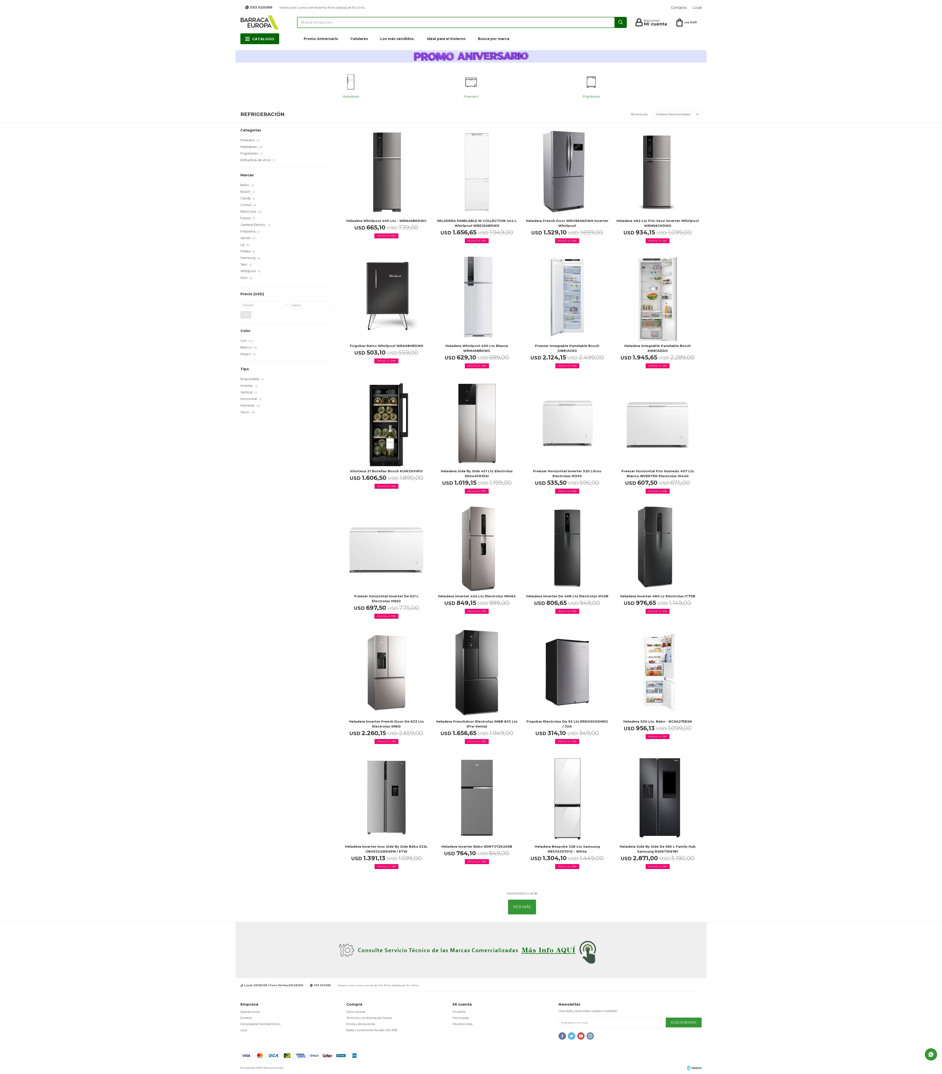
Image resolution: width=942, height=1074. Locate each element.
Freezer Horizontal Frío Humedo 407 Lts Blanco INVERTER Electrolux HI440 (657, 473)
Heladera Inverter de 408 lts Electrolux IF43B (567, 596)
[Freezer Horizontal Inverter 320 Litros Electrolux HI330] (567, 422)
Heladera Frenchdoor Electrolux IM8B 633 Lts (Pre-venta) (477, 723)
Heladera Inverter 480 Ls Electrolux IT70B (657, 596)
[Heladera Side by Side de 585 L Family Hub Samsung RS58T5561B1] (658, 798)
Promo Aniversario (321, 39)
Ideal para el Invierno (446, 39)
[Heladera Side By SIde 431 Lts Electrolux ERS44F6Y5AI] (477, 422)
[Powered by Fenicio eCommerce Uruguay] (694, 1068)
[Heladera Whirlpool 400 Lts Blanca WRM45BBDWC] (477, 297)
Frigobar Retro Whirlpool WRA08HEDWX (386, 346)
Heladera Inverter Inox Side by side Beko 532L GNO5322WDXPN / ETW (386, 848)
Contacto (679, 7)
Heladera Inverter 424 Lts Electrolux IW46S (477, 596)
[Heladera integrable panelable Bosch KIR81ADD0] (658, 297)
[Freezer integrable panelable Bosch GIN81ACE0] (567, 297)
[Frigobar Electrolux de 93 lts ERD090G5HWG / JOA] (567, 672)
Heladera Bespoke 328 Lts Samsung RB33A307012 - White (567, 848)
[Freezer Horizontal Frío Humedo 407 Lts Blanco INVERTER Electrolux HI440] (658, 422)
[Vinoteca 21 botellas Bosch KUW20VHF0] (386, 422)
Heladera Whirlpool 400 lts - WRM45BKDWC (386, 221)
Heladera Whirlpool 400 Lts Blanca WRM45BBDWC (476, 348)
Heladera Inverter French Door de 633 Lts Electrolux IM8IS (386, 723)
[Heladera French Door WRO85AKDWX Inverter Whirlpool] (567, 172)
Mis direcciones (462, 1024)
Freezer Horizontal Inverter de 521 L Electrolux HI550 (386, 598)
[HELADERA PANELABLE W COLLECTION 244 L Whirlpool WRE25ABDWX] (477, 172)
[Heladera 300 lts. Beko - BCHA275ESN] (658, 672)
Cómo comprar (355, 1011)
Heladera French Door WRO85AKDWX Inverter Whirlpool (567, 223)
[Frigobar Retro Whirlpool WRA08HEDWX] (386, 297)
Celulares (359, 39)
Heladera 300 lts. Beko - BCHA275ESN (657, 721)
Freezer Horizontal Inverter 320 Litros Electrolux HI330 (567, 473)
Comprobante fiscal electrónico (260, 1024)
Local (697, 7)
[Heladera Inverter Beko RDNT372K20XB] (477, 798)
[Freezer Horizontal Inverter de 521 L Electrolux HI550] (386, 547)
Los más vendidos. (397, 39)
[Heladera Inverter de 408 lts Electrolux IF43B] (567, 547)
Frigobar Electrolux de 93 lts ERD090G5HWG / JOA (567, 723)
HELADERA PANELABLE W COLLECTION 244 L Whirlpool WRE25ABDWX (477, 223)
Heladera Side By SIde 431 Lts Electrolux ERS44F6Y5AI (477, 473)
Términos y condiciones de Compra (369, 1018)
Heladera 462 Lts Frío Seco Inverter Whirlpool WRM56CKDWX (657, 223)
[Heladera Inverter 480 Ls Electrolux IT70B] (658, 547)
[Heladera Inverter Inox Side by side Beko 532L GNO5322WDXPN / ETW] (386, 798)
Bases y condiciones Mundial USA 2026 (371, 1030)
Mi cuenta (459, 1011)
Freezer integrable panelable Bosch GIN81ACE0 (567, 348)
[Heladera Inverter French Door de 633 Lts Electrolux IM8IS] (386, 672)
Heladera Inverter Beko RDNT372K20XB (476, 846)
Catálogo (263, 39)
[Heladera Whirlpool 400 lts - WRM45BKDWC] (386, 172)
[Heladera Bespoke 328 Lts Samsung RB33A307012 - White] (567, 798)
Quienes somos (250, 1011)
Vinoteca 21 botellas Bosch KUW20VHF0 (386, 471)
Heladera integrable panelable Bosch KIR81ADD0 (657, 348)
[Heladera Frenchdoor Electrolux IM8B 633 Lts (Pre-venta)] (477, 672)
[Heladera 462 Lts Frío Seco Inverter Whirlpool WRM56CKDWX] (658, 172)
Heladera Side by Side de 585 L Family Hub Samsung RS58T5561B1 (658, 848)
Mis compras (461, 1018)
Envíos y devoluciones (360, 1024)
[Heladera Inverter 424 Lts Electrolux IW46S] (477, 547)
